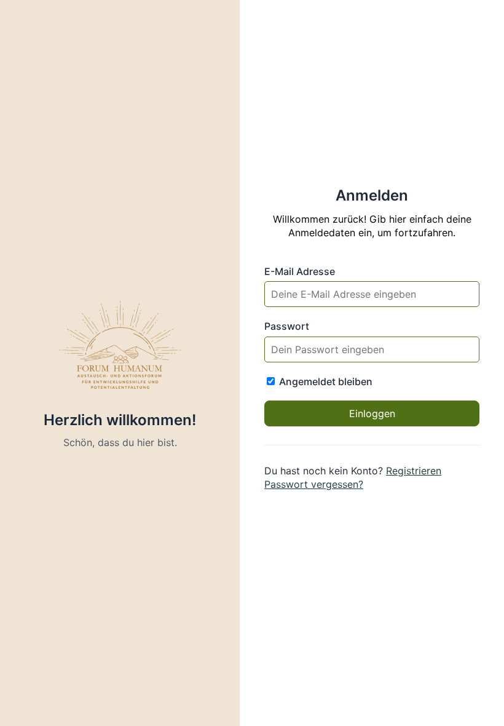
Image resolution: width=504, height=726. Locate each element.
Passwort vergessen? (313, 484)
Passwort (286, 326)
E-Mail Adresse (299, 271)
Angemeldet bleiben (324, 381)
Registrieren (413, 471)
